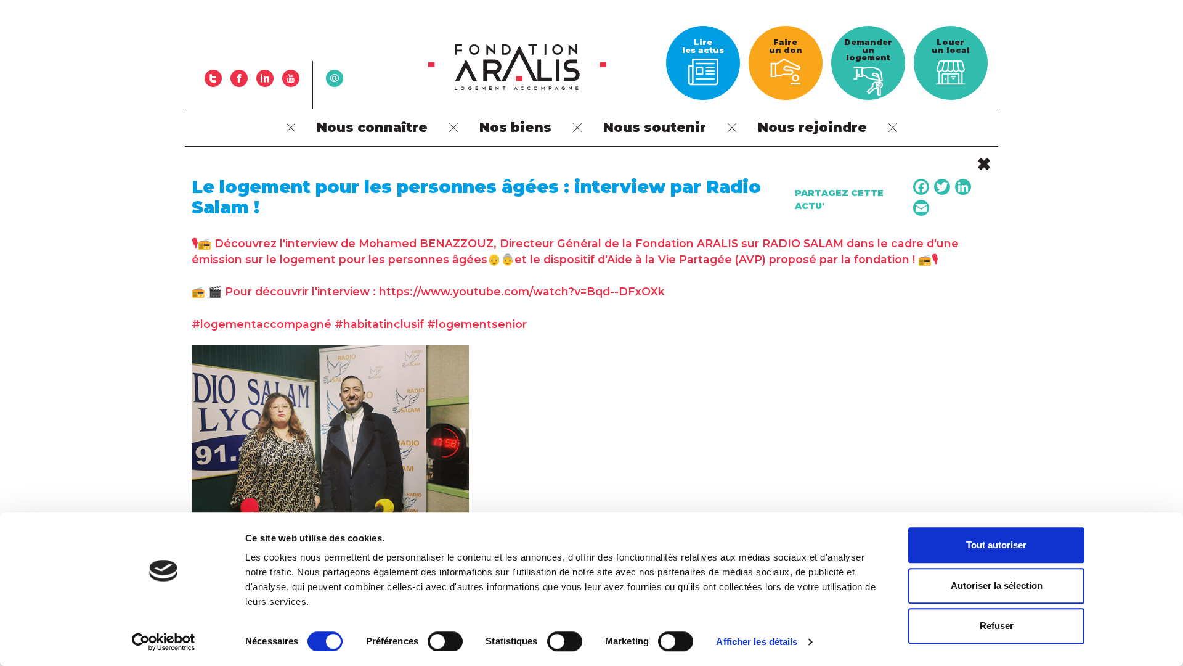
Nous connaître (372, 127)
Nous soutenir (654, 127)
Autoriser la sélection (997, 585)
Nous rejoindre (812, 127)
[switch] (445, 641)
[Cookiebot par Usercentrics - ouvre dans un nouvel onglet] (163, 642)
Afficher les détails (756, 641)
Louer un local (951, 46)
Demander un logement (868, 50)
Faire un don (785, 46)
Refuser (997, 625)
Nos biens (515, 127)
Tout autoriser (996, 545)
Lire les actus (703, 46)
